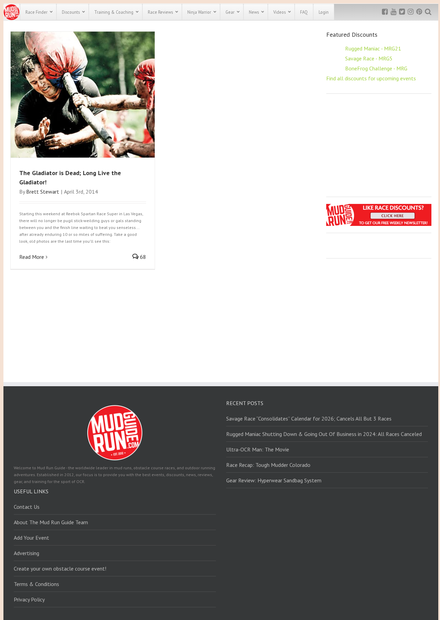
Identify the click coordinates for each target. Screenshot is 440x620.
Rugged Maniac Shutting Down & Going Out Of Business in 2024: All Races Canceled (324, 433)
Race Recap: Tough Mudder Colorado (268, 464)
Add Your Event (31, 537)
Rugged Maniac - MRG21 (373, 48)
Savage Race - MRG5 (369, 58)
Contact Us (27, 506)
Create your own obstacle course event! (60, 568)
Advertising (26, 553)
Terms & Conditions (36, 584)
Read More (31, 256)
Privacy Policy (29, 599)
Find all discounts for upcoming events (371, 78)
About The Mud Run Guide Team (51, 522)
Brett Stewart (42, 191)
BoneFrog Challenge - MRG (376, 68)
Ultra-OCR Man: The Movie (257, 449)
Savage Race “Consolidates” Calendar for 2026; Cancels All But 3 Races (309, 418)
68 (142, 256)
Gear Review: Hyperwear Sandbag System (273, 480)
